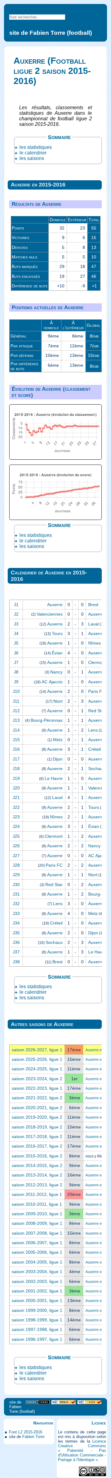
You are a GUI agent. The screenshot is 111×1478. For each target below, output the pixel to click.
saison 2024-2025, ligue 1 (37, 1068)
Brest (93, 604)
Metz (58, 739)
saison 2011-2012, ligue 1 (37, 1194)
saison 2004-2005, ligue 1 (37, 1262)
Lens (93, 730)
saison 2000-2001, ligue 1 (37, 1300)
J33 (16, 913)
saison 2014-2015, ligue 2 (37, 1165)
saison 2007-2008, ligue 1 (37, 1233)
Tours (57, 633)
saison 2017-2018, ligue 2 (37, 1136)
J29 (16, 874)
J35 (16, 932)
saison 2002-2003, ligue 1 (37, 1281)
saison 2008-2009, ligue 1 (37, 1223)
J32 (16, 903)
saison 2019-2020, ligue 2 (37, 1117)
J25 (16, 836)
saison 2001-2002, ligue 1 (37, 1290)
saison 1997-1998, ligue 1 (37, 1329)
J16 (16, 749)
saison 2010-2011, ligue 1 (37, 1204)
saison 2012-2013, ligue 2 (37, 1184)
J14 (16, 730)
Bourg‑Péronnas (47, 720)
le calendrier (33, 152)
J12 (16, 710)
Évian (57, 652)
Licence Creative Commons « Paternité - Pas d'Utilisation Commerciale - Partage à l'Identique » (82, 1450)
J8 (16, 671)
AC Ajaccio (52, 681)
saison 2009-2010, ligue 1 (37, 1213)
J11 (16, 701)
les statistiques (35, 147)
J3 (16, 623)
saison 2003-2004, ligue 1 (37, 1271)
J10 (16, 691)
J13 (16, 720)
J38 (16, 961)
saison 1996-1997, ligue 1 (37, 1339)
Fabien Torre (33, 1436)
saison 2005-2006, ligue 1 (37, 1252)
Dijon (58, 759)
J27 (16, 855)
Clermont (97, 662)
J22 (16, 807)
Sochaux (96, 768)
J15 (16, 739)
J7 (16, 662)
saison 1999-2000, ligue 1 (37, 1310)
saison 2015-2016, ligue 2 (37, 1155)
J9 (16, 681)
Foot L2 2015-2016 (25, 1432)
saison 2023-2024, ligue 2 (37, 1078)
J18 (16, 768)
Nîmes (94, 643)
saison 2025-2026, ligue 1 (37, 1059)
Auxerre (55, 604)
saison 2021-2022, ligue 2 (37, 1097)
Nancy (56, 671)
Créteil (94, 749)
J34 (16, 923)
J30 (16, 884)
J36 (16, 942)
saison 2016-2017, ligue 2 (37, 1146)
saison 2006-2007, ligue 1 (37, 1242)
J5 (16, 643)
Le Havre (54, 778)
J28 (16, 865)
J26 (16, 845)
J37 (16, 951)
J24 (16, 826)
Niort (58, 701)
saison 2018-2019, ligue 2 (37, 1126)
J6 (16, 652)
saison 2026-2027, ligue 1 (37, 1049)
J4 (16, 633)
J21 (16, 797)
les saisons (31, 158)
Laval (93, 623)
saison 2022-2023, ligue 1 (37, 1088)
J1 (16, 604)
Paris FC (96, 691)
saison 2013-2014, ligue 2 (37, 1174)
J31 (16, 894)
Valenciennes (50, 614)
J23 (16, 816)
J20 (16, 787)
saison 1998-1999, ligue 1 (37, 1319)
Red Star (96, 710)
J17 (16, 759)
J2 (16, 614)
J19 (16, 778)
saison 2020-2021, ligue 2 (37, 1107)
